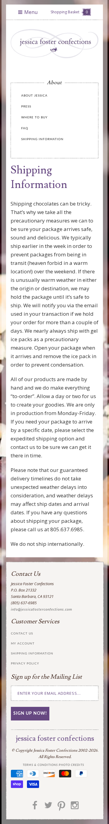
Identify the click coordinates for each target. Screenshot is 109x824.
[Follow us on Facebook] (35, 807)
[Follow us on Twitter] (48, 807)
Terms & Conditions (40, 764)
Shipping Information (42, 139)
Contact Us (22, 633)
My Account (23, 643)
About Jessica (34, 95)
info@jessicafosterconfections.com (41, 609)
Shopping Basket (69, 12)
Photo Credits (71, 764)
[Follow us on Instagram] (75, 807)
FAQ (24, 128)
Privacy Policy (25, 663)
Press (26, 106)
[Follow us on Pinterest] (61, 807)
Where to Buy (34, 117)
